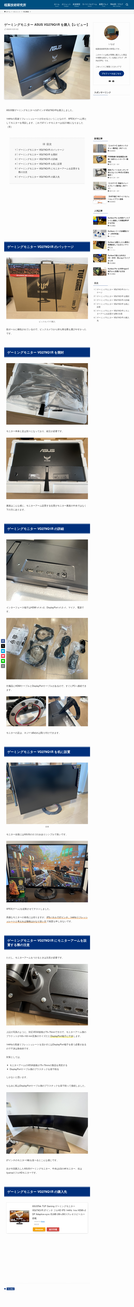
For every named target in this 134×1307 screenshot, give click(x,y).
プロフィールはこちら (111, 73)
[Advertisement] (47, 211)
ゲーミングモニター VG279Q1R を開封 (37, 154)
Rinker (43, 1221)
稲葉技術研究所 (15, 4)
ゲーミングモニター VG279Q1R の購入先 (39, 176)
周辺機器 (10, 1289)
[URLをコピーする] (3, 666)
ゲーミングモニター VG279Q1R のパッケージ (41, 149)
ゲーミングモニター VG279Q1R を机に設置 (40, 163)
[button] (3, 641)
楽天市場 (53, 1229)
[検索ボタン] (127, 4)
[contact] (113, 81)
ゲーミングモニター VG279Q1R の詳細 (37, 159)
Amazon (39, 1229)
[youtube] (109, 81)
